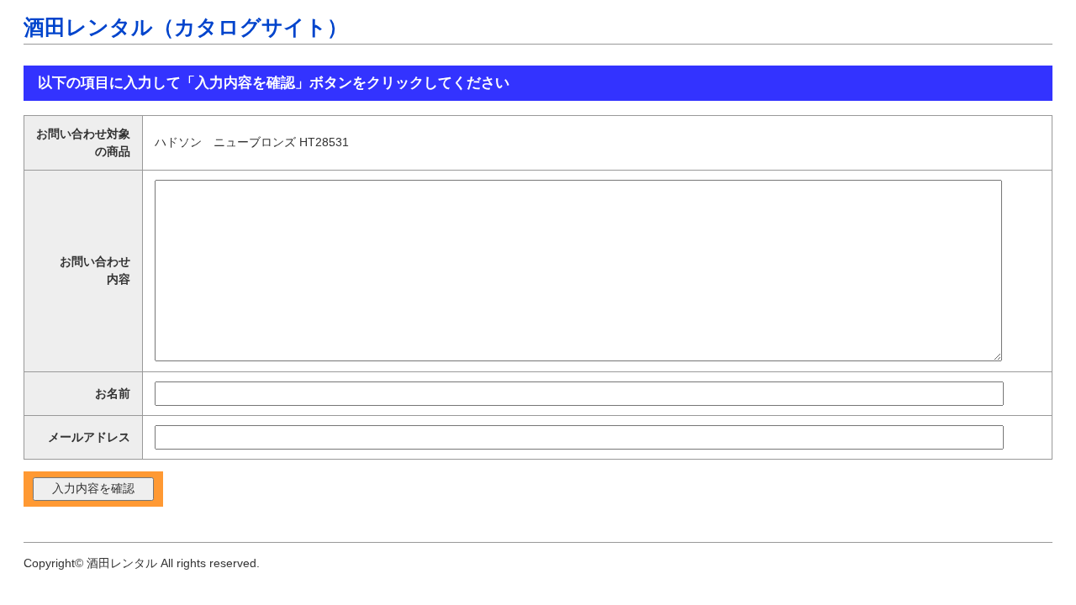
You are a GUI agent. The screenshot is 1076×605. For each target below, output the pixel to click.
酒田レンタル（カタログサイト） (186, 27)
